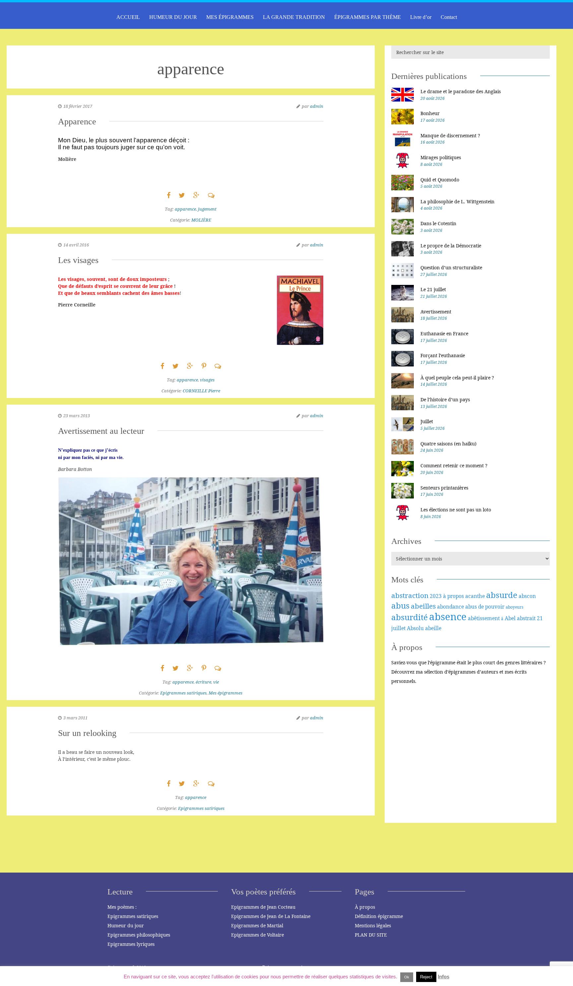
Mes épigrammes (225, 693)
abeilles (423, 606)
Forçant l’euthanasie (442, 355)
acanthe (475, 596)
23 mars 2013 (76, 416)
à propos (453, 596)
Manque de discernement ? (450, 135)
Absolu (415, 628)
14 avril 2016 (76, 245)
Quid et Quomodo (439, 179)
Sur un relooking (87, 733)
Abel (510, 618)
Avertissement (435, 311)
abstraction (409, 595)
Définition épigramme (379, 916)
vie (216, 682)
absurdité (409, 617)
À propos (365, 907)
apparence (185, 209)
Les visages (78, 260)
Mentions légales (373, 925)
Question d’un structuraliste (451, 267)
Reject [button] (426, 976)
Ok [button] (406, 977)
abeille (433, 628)
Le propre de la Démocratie (450, 245)
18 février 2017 (77, 106)
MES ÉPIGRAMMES (230, 17)
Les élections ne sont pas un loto (455, 509)
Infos (443, 976)
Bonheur (430, 113)
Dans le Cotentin (438, 223)
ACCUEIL (128, 17)
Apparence (77, 121)
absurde (501, 594)
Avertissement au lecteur (101, 431)
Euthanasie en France (444, 333)
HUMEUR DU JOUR (173, 17)
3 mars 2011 (75, 718)
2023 (436, 596)
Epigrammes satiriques (183, 693)
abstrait (526, 618)
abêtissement (484, 618)
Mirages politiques (440, 157)
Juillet (426, 421)
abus (400, 605)
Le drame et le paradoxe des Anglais (460, 91)
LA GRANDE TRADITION (294, 17)
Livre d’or (420, 17)
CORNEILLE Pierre (201, 391)
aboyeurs (514, 607)
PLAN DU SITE (371, 935)
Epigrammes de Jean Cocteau (263, 907)
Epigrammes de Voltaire (257, 935)
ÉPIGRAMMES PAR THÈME (367, 17)
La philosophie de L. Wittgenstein (457, 201)
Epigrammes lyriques (131, 944)
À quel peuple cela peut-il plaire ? (457, 377)
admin (316, 106)
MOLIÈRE (201, 220)
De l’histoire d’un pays (445, 399)
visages (207, 380)
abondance (450, 606)
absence (448, 616)
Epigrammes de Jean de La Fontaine (270, 916)
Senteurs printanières (444, 488)
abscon (527, 596)
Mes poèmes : (122, 907)
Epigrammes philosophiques (138, 935)
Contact (449, 17)
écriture (203, 682)
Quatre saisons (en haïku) (448, 443)
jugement (207, 209)
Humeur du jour (125, 925)
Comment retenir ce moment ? (453, 465)
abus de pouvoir (484, 606)
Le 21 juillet (433, 289)
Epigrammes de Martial (257, 925)
